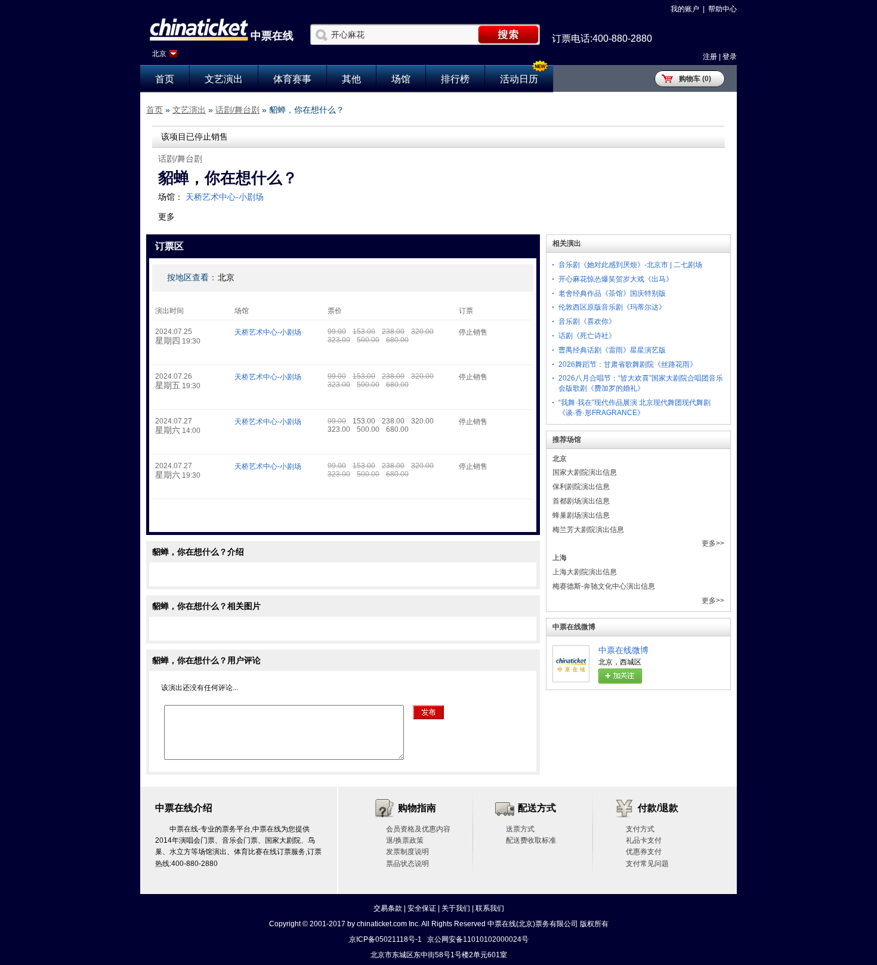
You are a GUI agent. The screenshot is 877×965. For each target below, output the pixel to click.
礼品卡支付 (644, 840)
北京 (159, 54)
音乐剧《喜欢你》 (587, 321)
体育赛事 (292, 79)
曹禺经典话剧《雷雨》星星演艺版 (612, 350)
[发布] (428, 712)
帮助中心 (722, 9)
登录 (729, 56)
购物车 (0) (695, 79)
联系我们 (489, 908)
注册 (710, 56)
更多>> (713, 543)
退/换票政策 (405, 840)
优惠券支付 (644, 852)
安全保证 (421, 908)
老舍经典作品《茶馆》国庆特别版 (612, 293)
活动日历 (519, 79)
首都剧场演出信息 (581, 501)
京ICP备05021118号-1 (385, 939)
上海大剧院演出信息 (584, 572)
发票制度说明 (407, 852)
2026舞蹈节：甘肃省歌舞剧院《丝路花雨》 (627, 364)
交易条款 (387, 908)
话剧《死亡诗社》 (587, 336)
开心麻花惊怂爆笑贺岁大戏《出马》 (615, 279)
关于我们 (455, 908)
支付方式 (640, 829)
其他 (351, 79)
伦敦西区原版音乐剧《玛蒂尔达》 (612, 307)
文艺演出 (224, 79)
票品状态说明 (407, 863)
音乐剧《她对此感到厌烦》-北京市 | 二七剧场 (630, 265)
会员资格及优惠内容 (418, 829)
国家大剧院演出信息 (584, 472)
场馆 (400, 79)
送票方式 (520, 829)
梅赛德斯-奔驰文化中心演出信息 (603, 586)
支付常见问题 (647, 863)
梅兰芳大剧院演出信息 (588, 529)
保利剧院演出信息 (581, 486)
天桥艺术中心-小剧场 (225, 197)
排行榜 (455, 79)
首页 (164, 79)
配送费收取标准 (531, 840)
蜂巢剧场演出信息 (581, 515)
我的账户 (685, 9)
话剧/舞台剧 (237, 110)
